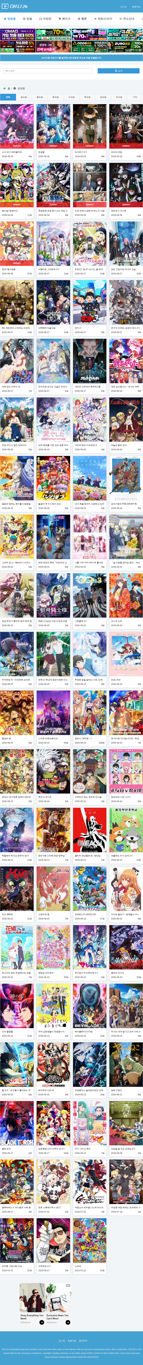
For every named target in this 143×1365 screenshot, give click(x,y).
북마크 (65, 18)
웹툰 (84, 18)
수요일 (71, 97)
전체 (8, 97)
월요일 (40, 97)
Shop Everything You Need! (32, 1317)
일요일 (24, 97)
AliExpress (25, 1322)
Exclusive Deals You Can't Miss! (58, 1317)
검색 (120, 71)
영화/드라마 (104, 18)
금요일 (103, 97)
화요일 (55, 97)
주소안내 (128, 18)
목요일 (87, 97)
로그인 (124, 7)
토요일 (119, 97)
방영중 (11, 18)
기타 (135, 97)
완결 (29, 18)
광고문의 (83, 1340)
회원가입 (136, 7)
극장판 (46, 18)
